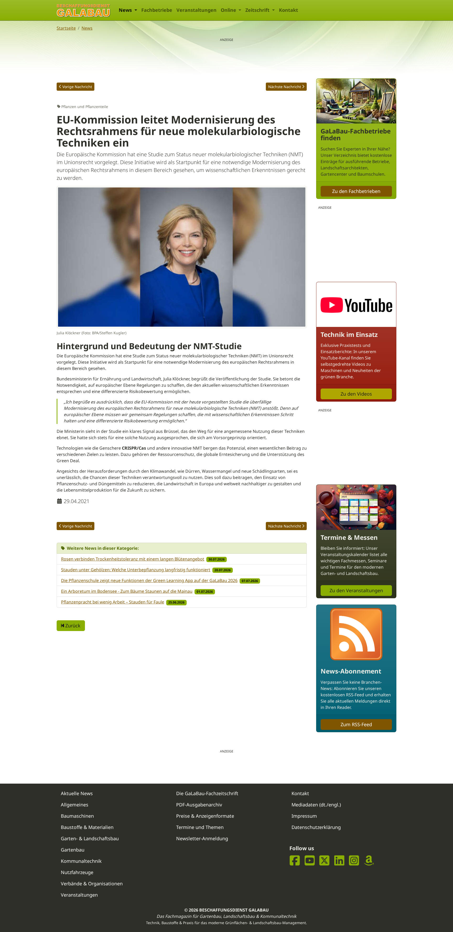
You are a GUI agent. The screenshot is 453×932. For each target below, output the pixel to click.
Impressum (304, 816)
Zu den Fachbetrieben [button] (356, 191)
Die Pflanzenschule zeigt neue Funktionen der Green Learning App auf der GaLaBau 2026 (149, 580)
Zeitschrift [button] (258, 10)
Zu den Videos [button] (356, 394)
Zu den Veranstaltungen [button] (356, 590)
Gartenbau (72, 850)
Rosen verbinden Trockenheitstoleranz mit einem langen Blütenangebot (132, 559)
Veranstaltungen (196, 10)
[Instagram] (354, 860)
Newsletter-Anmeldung (202, 838)
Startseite (66, 28)
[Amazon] (369, 860)
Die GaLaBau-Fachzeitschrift (207, 793)
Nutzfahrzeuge (77, 872)
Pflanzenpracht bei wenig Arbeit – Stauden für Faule (112, 602)
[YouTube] (309, 860)
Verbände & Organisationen (92, 883)
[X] (324, 860)
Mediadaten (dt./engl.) (316, 804)
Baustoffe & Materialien (87, 827)
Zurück (72, 625)
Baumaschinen (77, 816)
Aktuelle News (77, 793)
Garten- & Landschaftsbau (90, 838)
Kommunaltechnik (81, 861)
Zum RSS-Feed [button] (356, 724)
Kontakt (288, 10)
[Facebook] (294, 860)
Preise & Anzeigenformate (205, 816)
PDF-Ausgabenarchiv (199, 804)
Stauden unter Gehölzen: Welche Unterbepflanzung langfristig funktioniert (135, 570)
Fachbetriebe (156, 10)
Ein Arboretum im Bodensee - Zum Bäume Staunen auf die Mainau (126, 591)
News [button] (126, 10)
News (87, 28)
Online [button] (229, 10)
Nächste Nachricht (284, 86)
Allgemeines (74, 804)
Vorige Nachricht (77, 86)
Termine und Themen (200, 827)
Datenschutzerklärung (316, 827)
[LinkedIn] (339, 860)
